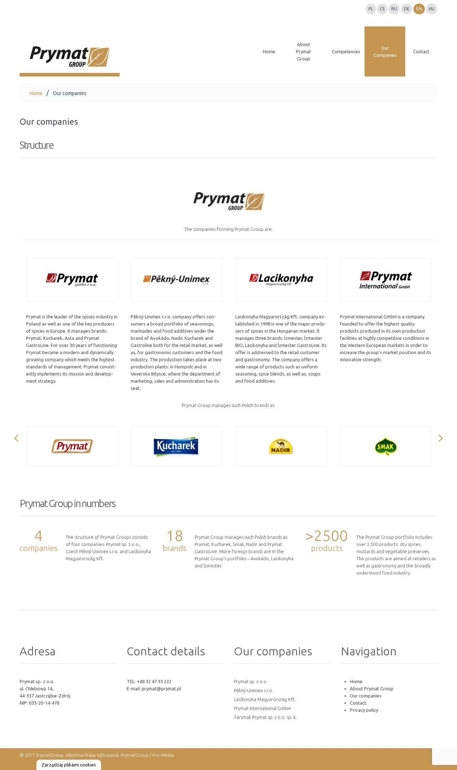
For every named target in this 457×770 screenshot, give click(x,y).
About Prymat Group (371, 688)
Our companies (365, 695)
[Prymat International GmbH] (386, 279)
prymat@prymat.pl (161, 688)
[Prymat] (72, 279)
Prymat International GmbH (262, 708)
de (407, 8)
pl (370, 8)
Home (36, 93)
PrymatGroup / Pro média (147, 754)
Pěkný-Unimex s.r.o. (253, 690)
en (419, 8)
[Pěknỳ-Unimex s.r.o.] (176, 279)
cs (382, 8)
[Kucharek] (176, 446)
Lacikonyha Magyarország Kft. (265, 699)
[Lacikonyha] (281, 279)
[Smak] (386, 446)
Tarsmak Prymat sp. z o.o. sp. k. (265, 717)
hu (432, 8)
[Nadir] (281, 446)
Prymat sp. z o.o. (250, 681)
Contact (358, 702)
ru (394, 8)
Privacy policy (364, 709)
